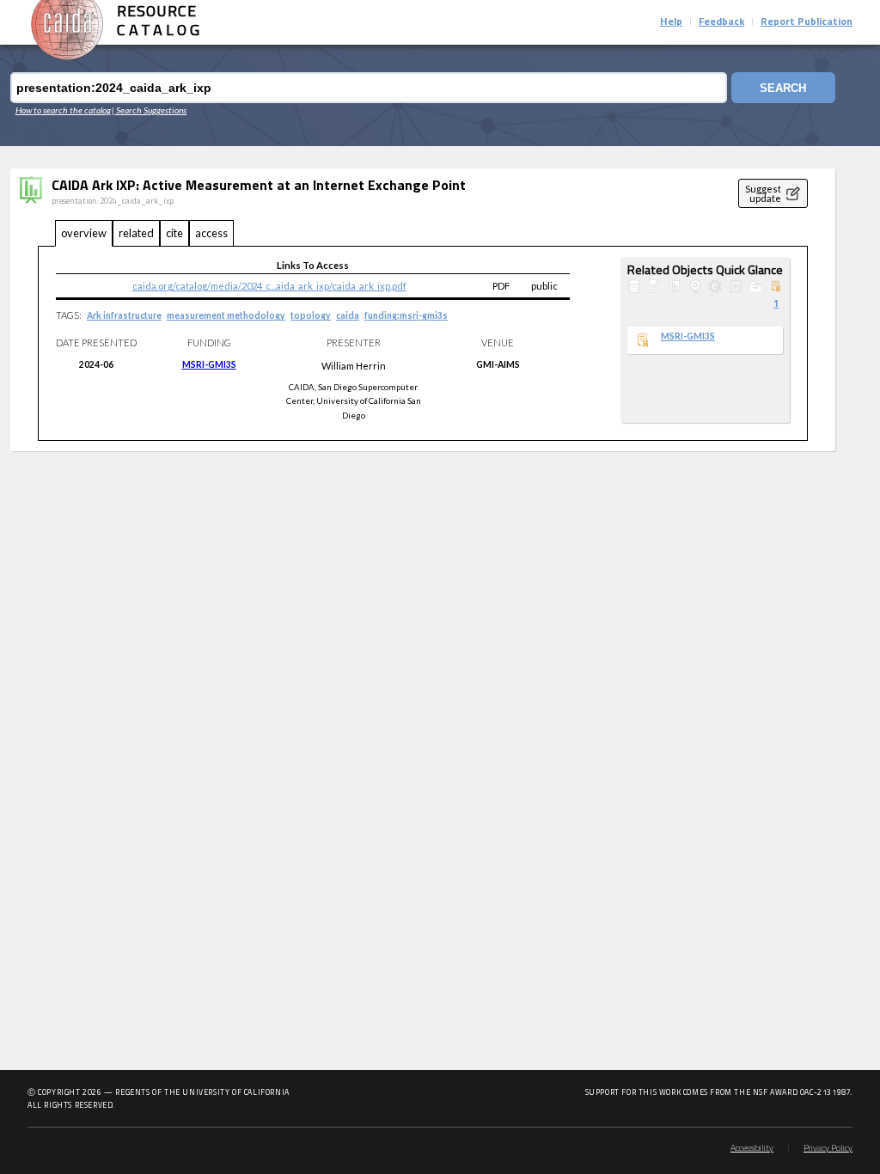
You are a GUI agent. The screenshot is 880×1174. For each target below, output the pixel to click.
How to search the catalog (63, 110)
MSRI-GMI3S (209, 364)
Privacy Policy (828, 1148)
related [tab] (136, 233)
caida (347, 315)
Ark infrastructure (124, 315)
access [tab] (211, 233)
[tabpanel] (423, 344)
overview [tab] (84, 233)
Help (671, 22)
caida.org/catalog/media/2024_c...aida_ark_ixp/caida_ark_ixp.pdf (269, 285)
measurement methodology (226, 315)
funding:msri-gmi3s (406, 315)
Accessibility (751, 1148)
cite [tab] (174, 233)
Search (783, 88)
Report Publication (806, 22)
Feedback (721, 22)
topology (310, 315)
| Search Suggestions (149, 110)
